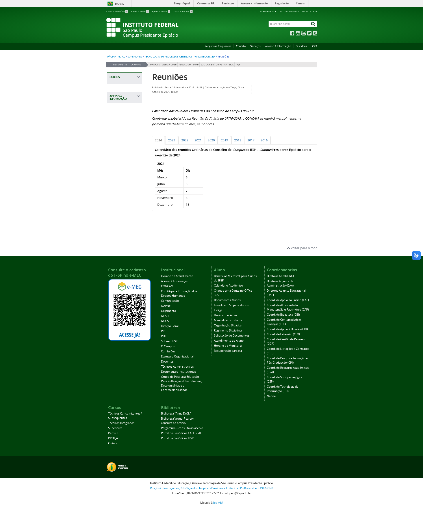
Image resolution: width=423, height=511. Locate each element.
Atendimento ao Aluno (229, 341)
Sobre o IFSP (169, 341)
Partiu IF (113, 433)
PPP (163, 331)
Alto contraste (289, 11)
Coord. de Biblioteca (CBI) (283, 315)
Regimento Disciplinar (228, 330)
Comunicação (170, 301)
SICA (231, 64)
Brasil (119, 4)
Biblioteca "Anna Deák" (176, 413)
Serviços (255, 46)
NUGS (165, 321)
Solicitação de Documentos (231, 335)
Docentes (167, 361)
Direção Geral (169, 326)
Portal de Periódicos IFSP (177, 438)
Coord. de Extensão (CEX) (283, 334)
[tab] (158, 140)
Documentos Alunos (227, 300)
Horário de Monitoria (228, 346)
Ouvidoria (302, 46)
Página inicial (116, 56)
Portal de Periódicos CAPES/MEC (182, 433)
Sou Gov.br (207, 64)
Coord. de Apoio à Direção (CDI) (287, 329)
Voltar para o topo (303, 248)
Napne (271, 396)
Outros (112, 443)
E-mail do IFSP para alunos (231, 305)
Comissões (168, 351)
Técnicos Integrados (121, 423)
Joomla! (218, 503)
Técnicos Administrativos (177, 366)
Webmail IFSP (169, 64)
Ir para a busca (161, 11)
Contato (241, 46)
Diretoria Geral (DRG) (280, 276)
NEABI (165, 316)
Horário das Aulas (225, 315)
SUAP (196, 64)
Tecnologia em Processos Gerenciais (169, 56)
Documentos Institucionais (178, 372)
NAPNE (166, 306)
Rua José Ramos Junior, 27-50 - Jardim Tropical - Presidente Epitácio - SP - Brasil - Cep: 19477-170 (211, 488)
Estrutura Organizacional (177, 356)
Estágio (218, 310)
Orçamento (168, 311)
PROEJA (113, 438)
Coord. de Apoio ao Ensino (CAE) (288, 300)
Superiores (135, 56)
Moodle (155, 64)
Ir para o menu (139, 11)
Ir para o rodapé (182, 11)
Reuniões (169, 76)
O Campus (168, 346)
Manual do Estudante (228, 320)
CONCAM (167, 286)
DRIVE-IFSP (221, 64)
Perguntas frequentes (218, 46)
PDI (163, 336)
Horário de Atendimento (177, 276)
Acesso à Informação (278, 46)
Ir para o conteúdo (116, 11)
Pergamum (185, 64)
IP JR (238, 64)
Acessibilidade (268, 11)
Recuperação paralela (228, 351)
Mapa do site (309, 11)
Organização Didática (227, 325)
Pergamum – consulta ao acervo (182, 428)
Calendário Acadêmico (228, 285)
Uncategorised (205, 56)
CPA (314, 46)
